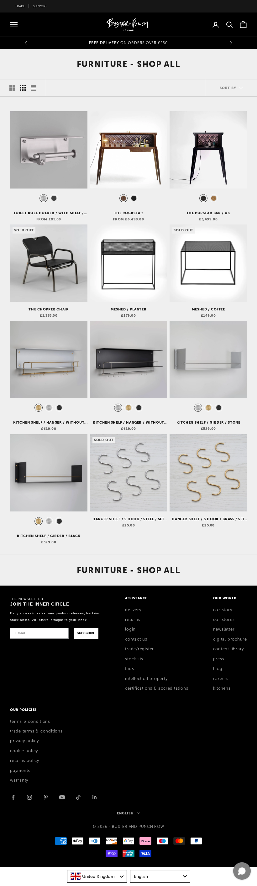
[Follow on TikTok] (78, 797)
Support (40, 6)
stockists (134, 659)
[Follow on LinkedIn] (95, 797)
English (125, 813)
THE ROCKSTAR (128, 213)
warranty (19, 780)
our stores (224, 619)
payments (20, 770)
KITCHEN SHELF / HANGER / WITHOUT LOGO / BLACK (128, 422)
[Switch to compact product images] (33, 87)
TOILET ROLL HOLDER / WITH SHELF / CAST (48, 213)
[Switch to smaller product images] (23, 87)
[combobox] (97, 876)
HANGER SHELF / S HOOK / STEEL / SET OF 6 (128, 519)
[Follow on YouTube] (62, 797)
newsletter (224, 629)
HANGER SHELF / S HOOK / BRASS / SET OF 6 (208, 519)
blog (218, 669)
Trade (20, 6)
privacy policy (24, 741)
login (130, 629)
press (218, 659)
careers (220, 679)
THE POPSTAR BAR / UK (208, 213)
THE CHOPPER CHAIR (49, 309)
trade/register (139, 649)
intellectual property (146, 679)
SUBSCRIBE (86, 633)
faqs (129, 669)
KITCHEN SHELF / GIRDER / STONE (208, 422)
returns (132, 619)
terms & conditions (30, 721)
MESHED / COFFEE (208, 309)
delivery (133, 610)
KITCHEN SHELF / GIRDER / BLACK (49, 536)
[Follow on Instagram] (29, 797)
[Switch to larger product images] (12, 87)
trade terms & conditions (36, 731)
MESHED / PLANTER (128, 309)
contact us (136, 639)
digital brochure (230, 639)
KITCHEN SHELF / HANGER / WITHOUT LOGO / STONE (49, 422)
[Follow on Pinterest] (46, 797)
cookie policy (24, 751)
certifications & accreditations (156, 688)
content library (228, 649)
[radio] (43, 198)
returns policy (24, 760)
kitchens (222, 688)
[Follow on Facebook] (13, 797)
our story (222, 610)
